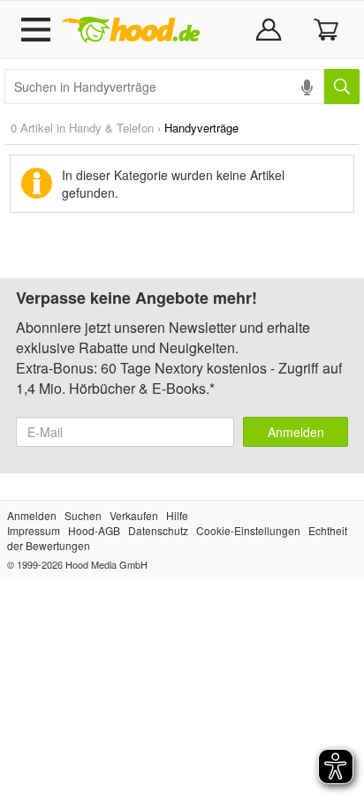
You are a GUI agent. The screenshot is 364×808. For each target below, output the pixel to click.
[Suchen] (342, 86)
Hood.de (131, 30)
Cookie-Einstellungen (248, 530)
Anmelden (296, 432)
